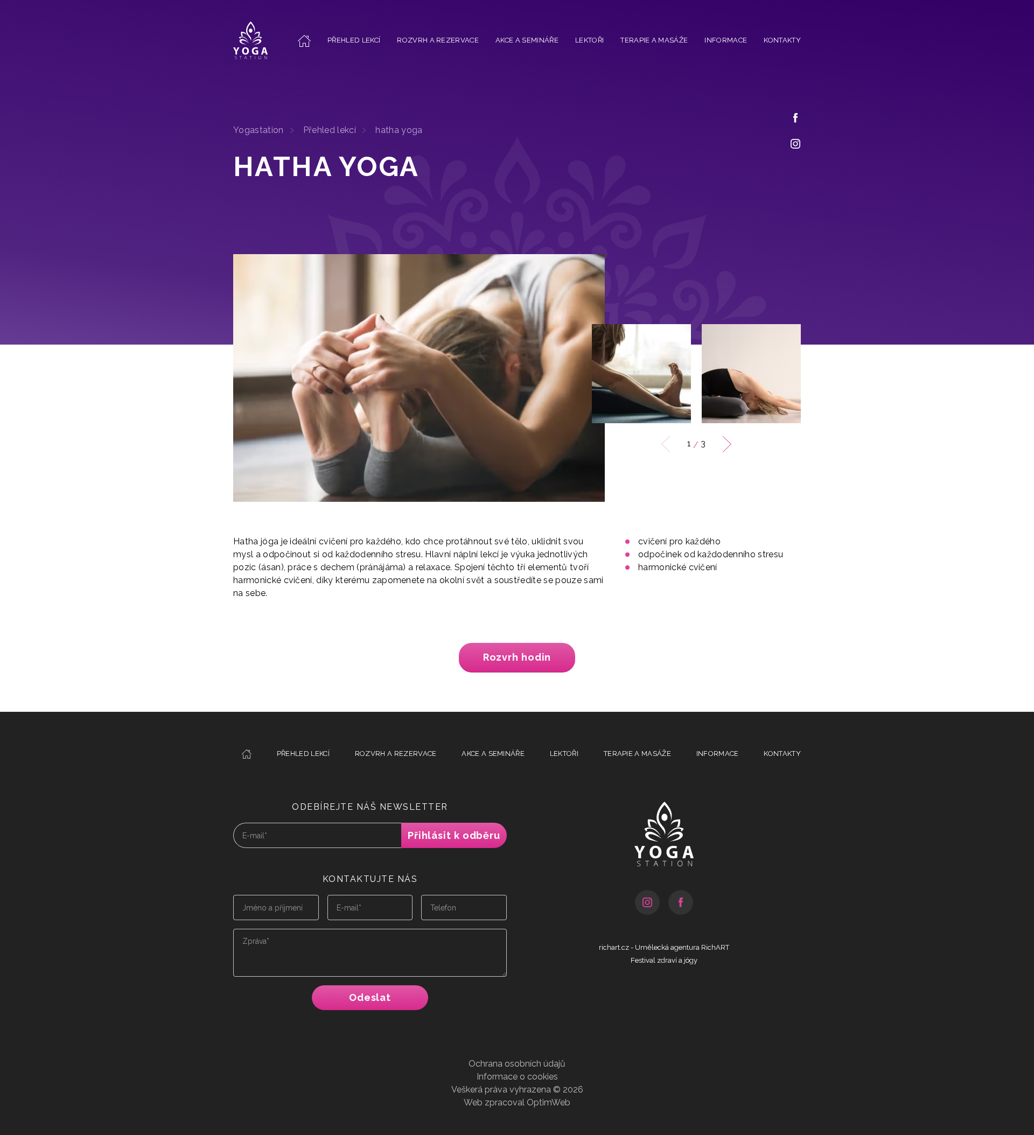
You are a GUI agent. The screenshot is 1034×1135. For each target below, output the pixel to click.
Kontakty (782, 40)
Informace (725, 40)
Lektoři (589, 40)
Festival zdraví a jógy (664, 960)
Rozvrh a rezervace (438, 40)
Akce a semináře (526, 40)
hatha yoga (398, 130)
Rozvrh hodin (517, 657)
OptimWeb (548, 1102)
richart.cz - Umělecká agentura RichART (664, 947)
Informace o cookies (517, 1076)
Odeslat (370, 997)
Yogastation (258, 130)
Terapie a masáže (654, 40)
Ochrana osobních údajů (517, 1064)
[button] (727, 444)
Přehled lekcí (353, 40)
